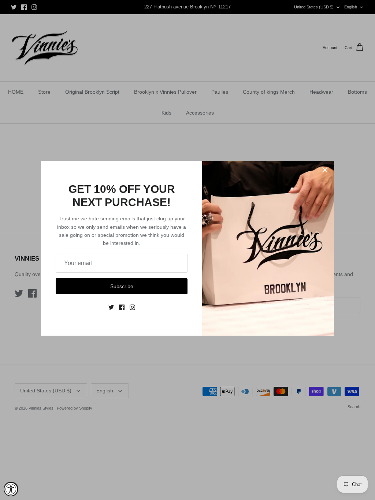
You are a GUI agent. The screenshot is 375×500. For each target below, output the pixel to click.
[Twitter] (111, 307)
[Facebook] (122, 307)
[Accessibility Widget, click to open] (11, 489)
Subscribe (121, 286)
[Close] (325, 170)
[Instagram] (132, 307)
